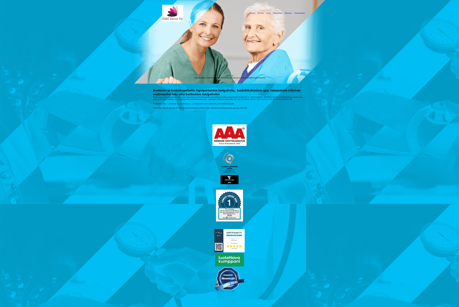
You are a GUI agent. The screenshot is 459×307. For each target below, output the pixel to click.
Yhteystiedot (277, 13)
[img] (172, 13)
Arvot (268, 13)
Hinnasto (288, 13)
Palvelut (261, 13)
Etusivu (252, 13)
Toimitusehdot (299, 13)
